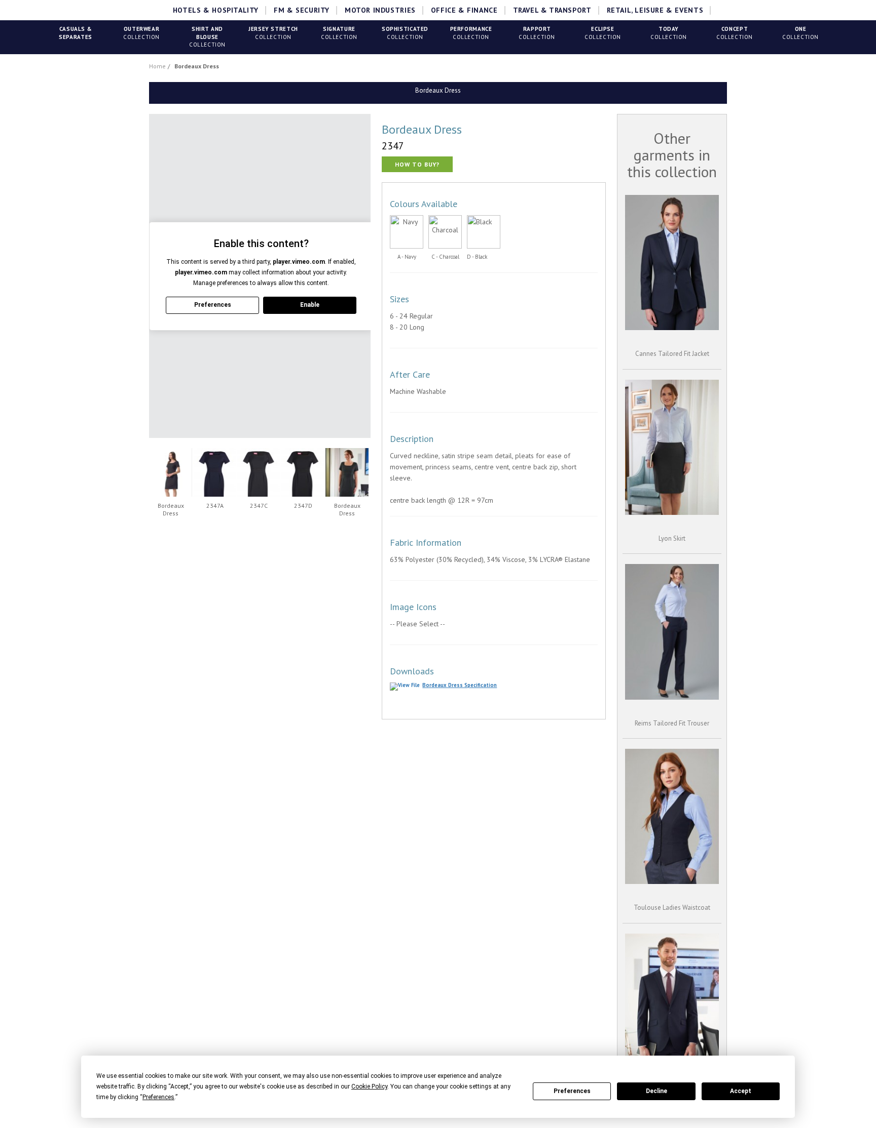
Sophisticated (405, 33)
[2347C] (258, 472)
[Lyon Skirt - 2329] (672, 447)
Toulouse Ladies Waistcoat (672, 907)
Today (668, 33)
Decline (656, 1091)
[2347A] (214, 472)
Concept (734, 33)
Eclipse (603, 33)
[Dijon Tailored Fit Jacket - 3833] (672, 1001)
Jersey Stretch (273, 33)
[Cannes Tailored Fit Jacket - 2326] (672, 262)
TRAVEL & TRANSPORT (552, 10)
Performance (471, 33)
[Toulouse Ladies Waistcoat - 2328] (672, 816)
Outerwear (141, 33)
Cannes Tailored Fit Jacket (672, 353)
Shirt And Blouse (207, 36)
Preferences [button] (158, 1097)
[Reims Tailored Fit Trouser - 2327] (672, 631)
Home (157, 66)
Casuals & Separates (75, 33)
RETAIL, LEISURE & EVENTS (655, 10)
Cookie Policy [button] (369, 1086)
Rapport (537, 33)
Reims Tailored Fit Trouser (672, 723)
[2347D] (302, 472)
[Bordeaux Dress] (170, 472)
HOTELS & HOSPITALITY (216, 10)
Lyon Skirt (672, 538)
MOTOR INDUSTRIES (380, 10)
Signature (339, 33)
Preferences (572, 1091)
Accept (740, 1091)
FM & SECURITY (302, 10)
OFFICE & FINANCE (464, 10)
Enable (309, 304)
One (800, 33)
